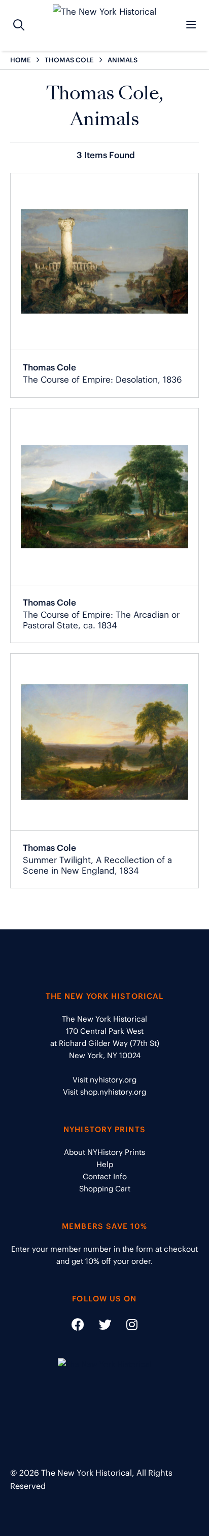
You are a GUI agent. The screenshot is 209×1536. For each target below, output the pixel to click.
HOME (20, 60)
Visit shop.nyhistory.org (104, 1092)
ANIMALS (122, 60)
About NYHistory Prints (104, 1152)
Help (104, 1164)
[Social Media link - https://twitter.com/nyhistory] (99, 1326)
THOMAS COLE (69, 60)
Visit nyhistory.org (104, 1079)
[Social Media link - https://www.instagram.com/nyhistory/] (125, 1326)
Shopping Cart (104, 1188)
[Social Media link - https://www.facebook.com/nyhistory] (78, 1326)
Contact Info (105, 1176)
